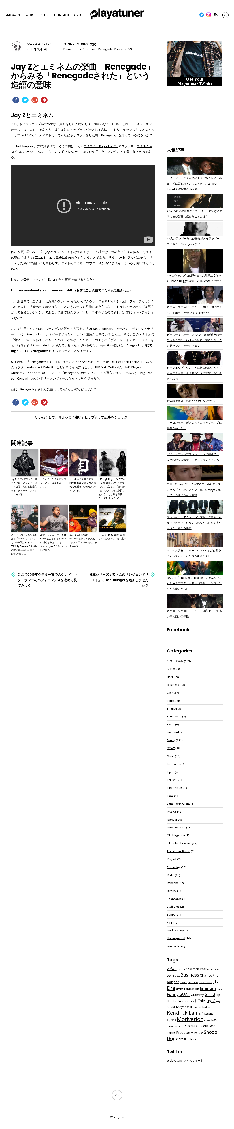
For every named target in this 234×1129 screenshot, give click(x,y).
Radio (170, 875)
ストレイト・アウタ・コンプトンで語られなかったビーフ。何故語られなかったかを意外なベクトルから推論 (194, 522)
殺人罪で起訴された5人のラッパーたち (191, 400)
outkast (91, 49)
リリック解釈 (175, 661)
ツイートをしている (91, 351)
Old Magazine (176, 835)
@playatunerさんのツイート (185, 1060)
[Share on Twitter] (25, 102)
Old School (197, 1026)
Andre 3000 (213, 969)
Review (171, 890)
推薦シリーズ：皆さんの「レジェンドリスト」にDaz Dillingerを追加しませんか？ (118, 580)
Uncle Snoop (175, 930)
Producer (183, 1032)
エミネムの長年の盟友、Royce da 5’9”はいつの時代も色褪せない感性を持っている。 (82, 484)
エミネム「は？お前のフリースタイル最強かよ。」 (53, 482)
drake (179, 989)
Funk (219, 989)
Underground (176, 938)
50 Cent (181, 969)
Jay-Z (80, 49)
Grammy (197, 995)
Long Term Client (178, 803)
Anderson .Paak (196, 969)
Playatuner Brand (178, 851)
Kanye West (184, 1007)
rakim (194, 1032)
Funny (69, 44)
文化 (93, 44)
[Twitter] (201, 15)
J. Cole (200, 1000)
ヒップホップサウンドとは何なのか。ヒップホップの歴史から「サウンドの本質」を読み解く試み (194, 373)
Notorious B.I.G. (182, 1026)
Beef (170, 677)
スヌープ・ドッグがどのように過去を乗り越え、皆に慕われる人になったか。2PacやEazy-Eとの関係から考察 (194, 183)
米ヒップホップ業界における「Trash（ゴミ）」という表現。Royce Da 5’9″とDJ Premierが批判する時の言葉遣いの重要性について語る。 (24, 544)
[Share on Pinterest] (44, 102)
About (78, 15)
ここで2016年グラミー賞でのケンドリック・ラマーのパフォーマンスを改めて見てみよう (48, 580)
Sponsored (174, 899)
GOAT (171, 748)
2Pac (172, 968)
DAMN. (183, 982)
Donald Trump (206, 982)
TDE (181, 1039)
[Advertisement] (195, 117)
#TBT (170, 922)
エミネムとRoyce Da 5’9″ (101, 146)
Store (45, 15)
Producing (173, 867)
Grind (170, 756)
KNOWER (173, 780)
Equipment (174, 716)
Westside (173, 946)
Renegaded (35, 334)
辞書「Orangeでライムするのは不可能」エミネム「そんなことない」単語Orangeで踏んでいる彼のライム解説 (194, 489)
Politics (171, 1032)
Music (82, 44)
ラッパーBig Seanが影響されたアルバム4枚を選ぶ (112, 536)
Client (171, 692)
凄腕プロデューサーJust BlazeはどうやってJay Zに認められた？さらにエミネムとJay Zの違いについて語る (53, 542)
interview (189, 1001)
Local (170, 796)
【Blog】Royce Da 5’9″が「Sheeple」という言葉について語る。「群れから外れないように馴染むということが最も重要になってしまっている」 (112, 488)
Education (173, 700)
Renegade (105, 49)
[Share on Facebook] (15, 102)
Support (172, 914)
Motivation (190, 1019)
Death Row (193, 982)
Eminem (69, 49)
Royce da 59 (123, 49)
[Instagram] (208, 15)
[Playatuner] (117, 19)
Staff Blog (173, 906)
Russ (200, 1032)
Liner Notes (175, 787)
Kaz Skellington (39, 43)
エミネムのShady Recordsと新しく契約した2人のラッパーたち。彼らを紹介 (83, 540)
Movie (207, 1020)
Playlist (171, 859)
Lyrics (171, 1019)
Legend (208, 1013)
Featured (173, 732)
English (172, 708)
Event (171, 724)
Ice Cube (178, 1001)
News (170, 819)
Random (172, 883)
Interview (173, 764)
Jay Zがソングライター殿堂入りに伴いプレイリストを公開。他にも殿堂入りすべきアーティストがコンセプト (24, 486)
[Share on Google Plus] (34, 102)
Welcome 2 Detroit (40, 367)
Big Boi (176, 976)
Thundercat (190, 1039)
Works (31, 15)
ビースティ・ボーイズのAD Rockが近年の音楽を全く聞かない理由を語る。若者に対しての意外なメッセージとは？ (194, 340)
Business (173, 685)
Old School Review (179, 843)
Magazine (13, 15)
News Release (176, 827)
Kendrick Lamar (185, 1012)
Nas (214, 1020)
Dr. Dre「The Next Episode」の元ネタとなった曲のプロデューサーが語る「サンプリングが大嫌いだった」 (194, 583)
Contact (61, 15)
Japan (170, 772)
